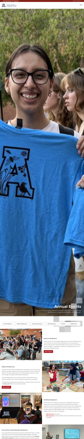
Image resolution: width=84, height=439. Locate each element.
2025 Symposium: (50, 415)
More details (48, 351)
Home (9, 5)
